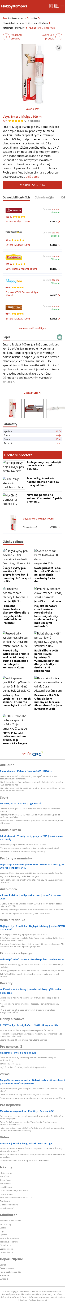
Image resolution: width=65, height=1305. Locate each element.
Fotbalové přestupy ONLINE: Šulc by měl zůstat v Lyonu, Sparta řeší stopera (30, 809)
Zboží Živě (4, 1176)
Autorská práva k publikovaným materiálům (21, 1294)
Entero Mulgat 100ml (18, 221)
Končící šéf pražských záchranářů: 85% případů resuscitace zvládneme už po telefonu (32, 1155)
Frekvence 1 (5, 1275)
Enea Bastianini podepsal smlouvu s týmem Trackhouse (25, 913)
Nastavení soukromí (38, 1300)
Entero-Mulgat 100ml (18, 244)
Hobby (33, 18)
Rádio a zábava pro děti (10, 1272)
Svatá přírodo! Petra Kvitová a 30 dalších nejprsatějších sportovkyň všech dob (47, 574)
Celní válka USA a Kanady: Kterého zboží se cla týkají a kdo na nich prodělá (29, 975)
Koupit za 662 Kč (32, 185)
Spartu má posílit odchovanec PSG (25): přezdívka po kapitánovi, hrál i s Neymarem (31, 821)
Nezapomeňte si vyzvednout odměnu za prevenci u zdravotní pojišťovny (32, 1098)
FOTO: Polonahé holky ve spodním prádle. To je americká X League (15, 738)
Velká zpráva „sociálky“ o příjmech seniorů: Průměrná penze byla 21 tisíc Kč (17, 700)
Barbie (3, 1227)
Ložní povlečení (7, 1249)
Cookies (23, 1300)
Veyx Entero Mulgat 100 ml (22, 116)
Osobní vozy (5, 1180)
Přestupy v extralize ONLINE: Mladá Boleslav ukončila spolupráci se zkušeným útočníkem (30, 815)
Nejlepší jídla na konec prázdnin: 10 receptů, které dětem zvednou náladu (29, 1004)
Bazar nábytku (6, 1252)
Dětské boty (5, 1245)
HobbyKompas (6, 1194)
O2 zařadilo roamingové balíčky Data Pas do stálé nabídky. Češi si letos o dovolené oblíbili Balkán (31, 939)
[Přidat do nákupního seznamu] (58, 48)
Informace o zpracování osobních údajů (47, 1297)
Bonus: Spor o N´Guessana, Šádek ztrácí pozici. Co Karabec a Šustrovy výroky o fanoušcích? (31, 1149)
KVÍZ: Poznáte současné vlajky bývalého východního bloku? (27, 1030)
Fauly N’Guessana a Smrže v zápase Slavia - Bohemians (24, 1160)
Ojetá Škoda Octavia (9, 1204)
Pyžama (3, 1234)
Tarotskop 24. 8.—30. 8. (10, 1063)
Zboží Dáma (5, 1183)
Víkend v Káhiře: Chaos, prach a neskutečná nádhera (23, 1039)
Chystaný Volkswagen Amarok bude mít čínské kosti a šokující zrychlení (32, 909)
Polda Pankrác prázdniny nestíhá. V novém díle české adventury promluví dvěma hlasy (28, 1123)
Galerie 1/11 (32, 108)
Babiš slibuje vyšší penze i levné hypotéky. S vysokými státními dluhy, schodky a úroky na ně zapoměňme (46, 660)
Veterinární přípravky (13, 27)
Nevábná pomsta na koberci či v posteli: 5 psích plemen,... (44, 498)
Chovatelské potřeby (13, 23)
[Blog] (51, 6)
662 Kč (53, 295)
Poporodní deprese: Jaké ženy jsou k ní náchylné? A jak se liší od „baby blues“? (31, 1089)
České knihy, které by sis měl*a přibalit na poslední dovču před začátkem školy (28, 1058)
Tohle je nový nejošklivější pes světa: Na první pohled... (44, 465)
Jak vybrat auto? (7, 1208)
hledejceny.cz (6, 1173)
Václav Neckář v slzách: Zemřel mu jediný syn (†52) (22, 851)
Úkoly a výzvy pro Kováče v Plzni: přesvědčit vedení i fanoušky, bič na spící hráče (17, 574)
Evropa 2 (4, 1278)
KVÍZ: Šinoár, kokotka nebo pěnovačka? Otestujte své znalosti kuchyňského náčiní (27, 1011)
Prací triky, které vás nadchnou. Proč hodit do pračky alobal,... (43, 482)
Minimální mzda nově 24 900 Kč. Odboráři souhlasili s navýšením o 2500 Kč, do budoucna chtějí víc (32, 789)
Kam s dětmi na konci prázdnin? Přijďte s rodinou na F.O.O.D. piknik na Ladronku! (31, 881)
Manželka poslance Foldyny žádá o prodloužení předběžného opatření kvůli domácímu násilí (31, 783)
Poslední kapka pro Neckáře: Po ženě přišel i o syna (23, 844)
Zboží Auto (5, 1201)
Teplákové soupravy (9, 1241)
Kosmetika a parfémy (9, 1238)
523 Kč (53, 318)
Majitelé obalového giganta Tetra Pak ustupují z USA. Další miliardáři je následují (31, 965)
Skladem (55, 212)
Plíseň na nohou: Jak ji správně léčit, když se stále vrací (24, 1094)
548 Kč (53, 244)
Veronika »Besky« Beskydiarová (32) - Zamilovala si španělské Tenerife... (31, 873)
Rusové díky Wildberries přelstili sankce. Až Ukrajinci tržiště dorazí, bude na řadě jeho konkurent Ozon (16, 659)
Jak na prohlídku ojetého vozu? (14, 1190)
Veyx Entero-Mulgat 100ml (21, 268)
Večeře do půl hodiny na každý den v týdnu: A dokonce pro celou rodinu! (29, 998)
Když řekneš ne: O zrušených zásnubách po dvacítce (23, 1067)
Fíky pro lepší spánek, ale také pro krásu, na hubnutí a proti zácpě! (29, 848)
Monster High (6, 1224)
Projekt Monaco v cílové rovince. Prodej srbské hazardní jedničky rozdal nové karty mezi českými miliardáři (46, 616)
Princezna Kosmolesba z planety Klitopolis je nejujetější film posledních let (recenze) (16, 614)
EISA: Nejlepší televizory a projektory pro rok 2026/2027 (24, 934)
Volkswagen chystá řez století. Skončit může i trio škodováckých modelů (32, 970)
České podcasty (7, 1268)
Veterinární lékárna (38, 23)
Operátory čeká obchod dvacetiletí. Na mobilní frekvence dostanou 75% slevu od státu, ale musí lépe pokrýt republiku (32, 945)
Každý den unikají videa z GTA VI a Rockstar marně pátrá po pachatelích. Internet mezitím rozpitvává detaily (32, 1129)
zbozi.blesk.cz (6, 1187)
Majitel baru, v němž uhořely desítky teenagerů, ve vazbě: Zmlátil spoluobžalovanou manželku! (29, 777)
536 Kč (53, 221)
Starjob (3, 1264)
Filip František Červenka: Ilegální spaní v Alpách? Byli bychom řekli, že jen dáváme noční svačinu (31, 1034)
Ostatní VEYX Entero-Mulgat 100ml (22, 294)
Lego (2, 1231)
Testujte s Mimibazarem (10, 1220)
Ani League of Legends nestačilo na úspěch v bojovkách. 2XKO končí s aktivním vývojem (31, 1117)
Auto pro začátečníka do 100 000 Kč (16, 1197)
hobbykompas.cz (17, 18)
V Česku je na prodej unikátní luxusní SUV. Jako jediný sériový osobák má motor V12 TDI (31, 904)
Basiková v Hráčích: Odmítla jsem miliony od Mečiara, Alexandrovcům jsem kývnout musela (48, 701)
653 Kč (53, 268)
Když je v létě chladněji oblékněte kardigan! (19, 876)
